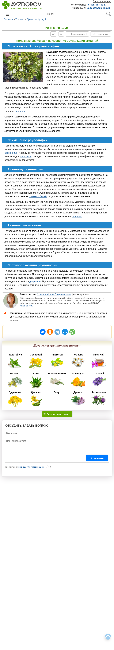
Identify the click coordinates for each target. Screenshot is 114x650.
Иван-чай (98, 354)
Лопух (57, 392)
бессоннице (11, 153)
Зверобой (36, 354)
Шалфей (99, 373)
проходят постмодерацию (31, 467)
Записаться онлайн (98, 8)
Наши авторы (26, 305)
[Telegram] (57, 332)
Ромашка (78, 354)
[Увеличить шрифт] (53, 34)
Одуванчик (15, 392)
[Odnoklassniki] (50, 332)
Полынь (15, 373)
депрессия (35, 281)
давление (20, 111)
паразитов (25, 156)
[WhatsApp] (72, 332)
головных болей (38, 196)
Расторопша (99, 392)
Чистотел (57, 354)
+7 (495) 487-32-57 (96, 4)
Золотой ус (15, 354)
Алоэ (36, 373)
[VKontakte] (43, 332)
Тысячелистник (57, 373)
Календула (78, 373)
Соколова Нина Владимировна (54, 294)
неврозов (77, 216)
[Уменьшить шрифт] (61, 34)
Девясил (36, 392)
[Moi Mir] (65, 332)
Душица (78, 392)
